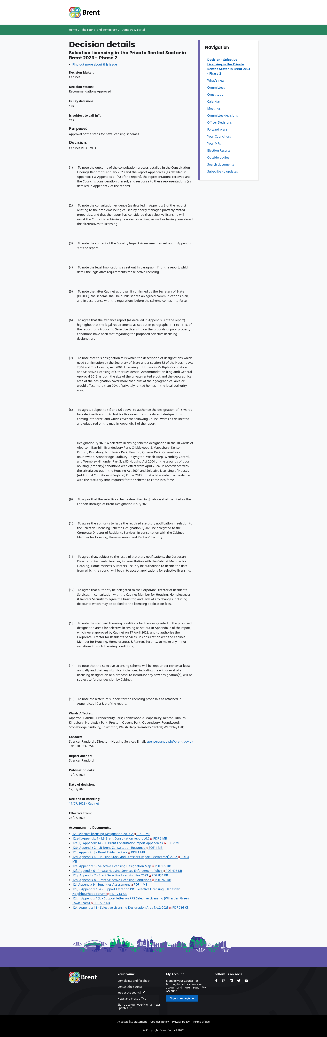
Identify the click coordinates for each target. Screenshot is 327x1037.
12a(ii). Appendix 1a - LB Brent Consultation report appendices (126, 843)
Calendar (213, 101)
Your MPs (214, 143)
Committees (216, 87)
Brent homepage (83, 977)
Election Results (218, 150)
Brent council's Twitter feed (238, 980)
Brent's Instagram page (223, 980)
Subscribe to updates (222, 171)
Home (73, 30)
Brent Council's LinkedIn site (231, 980)
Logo (84, 12)
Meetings (214, 108)
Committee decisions (222, 115)
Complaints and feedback (134, 980)
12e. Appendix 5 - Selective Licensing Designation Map (121, 866)
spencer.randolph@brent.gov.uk (170, 741)
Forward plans (217, 129)
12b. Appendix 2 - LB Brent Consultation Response (117, 848)
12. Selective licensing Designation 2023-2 (111, 834)
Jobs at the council (130, 992)
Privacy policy (181, 1021)
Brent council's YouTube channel (246, 980)
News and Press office (132, 998)
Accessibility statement (132, 1021)
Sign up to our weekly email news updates (139, 1006)
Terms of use (201, 1021)
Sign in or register (182, 998)
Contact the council (130, 986)
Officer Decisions (219, 122)
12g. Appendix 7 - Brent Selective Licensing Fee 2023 (120, 875)
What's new (215, 80)
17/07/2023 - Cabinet (84, 803)
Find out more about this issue (94, 64)
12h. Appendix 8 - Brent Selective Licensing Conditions (121, 880)
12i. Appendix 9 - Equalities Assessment (109, 884)
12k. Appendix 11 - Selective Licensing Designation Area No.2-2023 (130, 907)
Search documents (220, 164)
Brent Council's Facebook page (216, 980)
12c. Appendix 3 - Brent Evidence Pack (108, 852)
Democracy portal (133, 30)
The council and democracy (99, 30)
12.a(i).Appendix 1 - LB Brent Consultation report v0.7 (119, 838)
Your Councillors (219, 136)
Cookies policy (159, 1021)
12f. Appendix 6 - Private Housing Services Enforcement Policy (127, 871)
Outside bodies (218, 157)
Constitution (216, 94)
